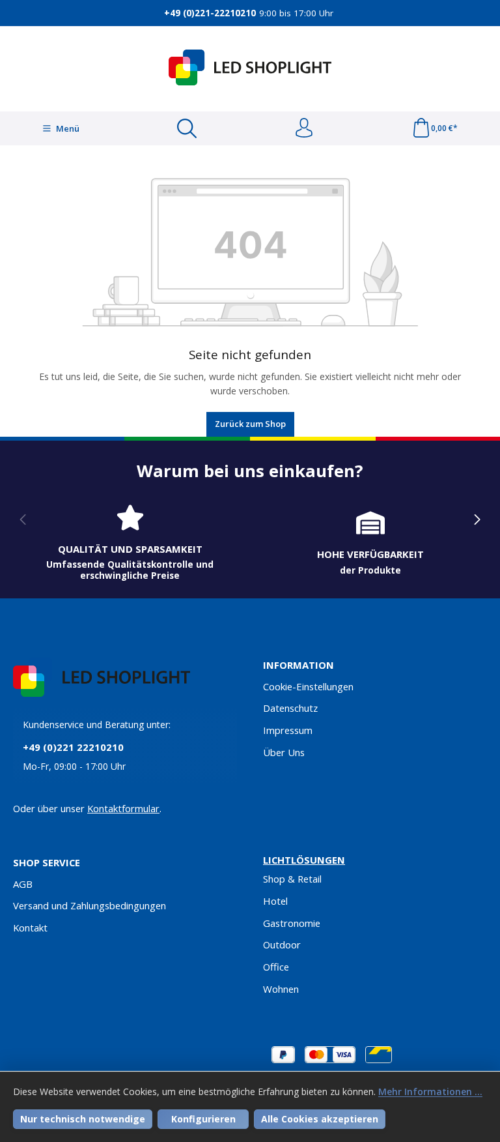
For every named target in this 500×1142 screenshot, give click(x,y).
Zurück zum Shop (250, 424)
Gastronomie (291, 923)
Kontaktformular (123, 808)
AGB (23, 883)
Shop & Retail (292, 878)
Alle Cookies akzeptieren (319, 1119)
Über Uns (284, 752)
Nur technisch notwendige (82, 1119)
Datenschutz (290, 707)
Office (276, 966)
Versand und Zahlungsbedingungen (89, 905)
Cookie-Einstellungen (308, 686)
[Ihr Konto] (304, 128)
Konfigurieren (203, 1119)
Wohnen (281, 988)
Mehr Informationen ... (430, 1091)
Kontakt (30, 927)
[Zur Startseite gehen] (250, 67)
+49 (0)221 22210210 (73, 747)
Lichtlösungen (304, 860)
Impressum (287, 730)
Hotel (275, 900)
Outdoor (282, 944)
